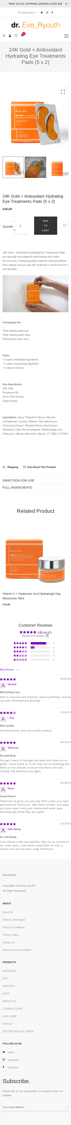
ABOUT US (9, 1001)
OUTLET (8, 1023)
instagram (13, 1059)
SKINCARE (9, 970)
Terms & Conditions (14, 927)
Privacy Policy (11, 934)
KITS (5, 978)
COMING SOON (12, 1008)
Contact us (9, 942)
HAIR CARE (10, 1016)
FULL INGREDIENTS (17, 487)
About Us (8, 912)
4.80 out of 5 (44, 632)
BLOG (6, 993)
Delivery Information (14, 919)
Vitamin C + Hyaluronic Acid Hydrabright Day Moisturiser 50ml (32, 596)
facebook (13, 1067)
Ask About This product (41, 467)
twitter (11, 1052)
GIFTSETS (9, 986)
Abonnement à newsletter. (17, 949)
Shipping (12, 467)
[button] (20, 643)
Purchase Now (26, 12)
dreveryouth (9, 874)
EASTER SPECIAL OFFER (18, 1031)
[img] (8, 679)
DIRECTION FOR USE (18, 480)
